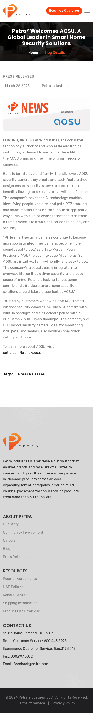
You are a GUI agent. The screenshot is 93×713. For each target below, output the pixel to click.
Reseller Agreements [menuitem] (20, 579)
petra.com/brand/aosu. (22, 353)
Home (33, 52)
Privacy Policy (64, 703)
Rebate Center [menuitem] (15, 595)
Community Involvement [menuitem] (23, 532)
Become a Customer (64, 11)
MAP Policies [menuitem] (13, 587)
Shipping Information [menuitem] (20, 603)
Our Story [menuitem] (11, 524)
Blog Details (54, 52)
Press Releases (31, 374)
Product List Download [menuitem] (21, 611)
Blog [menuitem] (6, 549)
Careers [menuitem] (9, 540)
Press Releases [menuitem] (15, 557)
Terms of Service (31, 703)
